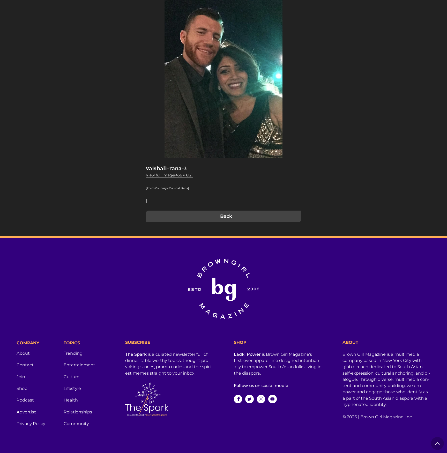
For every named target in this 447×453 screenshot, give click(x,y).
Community (76, 423)
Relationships (78, 411)
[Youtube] (272, 399)
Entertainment (79, 364)
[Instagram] (261, 399)
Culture (71, 376)
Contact (25, 364)
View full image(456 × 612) (169, 175)
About (23, 353)
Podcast (25, 400)
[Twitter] (249, 399)
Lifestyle (72, 388)
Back (226, 216)
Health (71, 400)
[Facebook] (238, 399)
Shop (22, 388)
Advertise (26, 411)
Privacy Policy (31, 423)
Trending (73, 353)
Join (21, 376)
